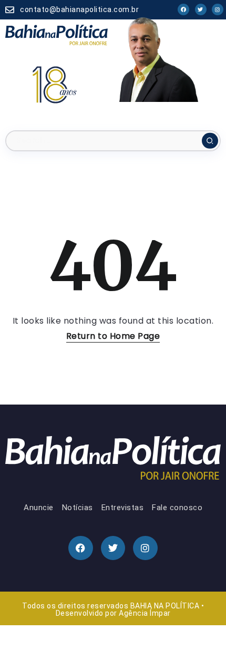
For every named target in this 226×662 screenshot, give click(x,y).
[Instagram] (217, 9)
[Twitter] (201, 9)
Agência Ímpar (145, 613)
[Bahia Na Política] (56, 34)
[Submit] (210, 141)
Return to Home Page (113, 336)
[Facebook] (183, 9)
